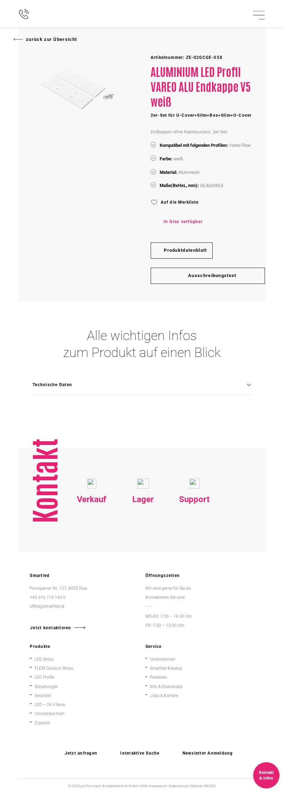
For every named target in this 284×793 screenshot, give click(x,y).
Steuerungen (46, 686)
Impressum (158, 786)
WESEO (210, 786)
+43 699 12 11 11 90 (194, 540)
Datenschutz (178, 786)
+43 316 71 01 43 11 (143, 531)
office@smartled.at (47, 606)
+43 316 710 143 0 (194, 531)
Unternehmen (162, 659)
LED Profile (44, 677)
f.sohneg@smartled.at (92, 550)
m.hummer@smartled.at (196, 550)
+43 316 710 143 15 (92, 531)
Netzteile (43, 695)
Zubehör (42, 722)
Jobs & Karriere (164, 695)
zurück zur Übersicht (51, 39)
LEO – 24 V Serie (50, 704)
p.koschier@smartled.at (144, 540)
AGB (144, 786)
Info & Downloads (166, 686)
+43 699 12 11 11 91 (91, 540)
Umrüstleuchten (49, 713)
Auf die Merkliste (180, 202)
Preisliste (158, 677)
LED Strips (44, 659)
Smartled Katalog (166, 668)
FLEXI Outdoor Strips (54, 668)
